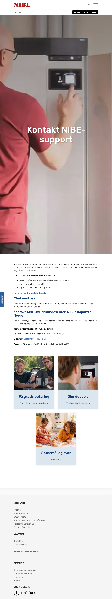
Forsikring (18, 577)
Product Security (22, 527)
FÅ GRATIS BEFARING (26, 551)
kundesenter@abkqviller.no (33, 339)
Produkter (18, 510)
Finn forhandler (21, 513)
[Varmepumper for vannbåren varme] (22, 5)
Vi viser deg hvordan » (78, 403)
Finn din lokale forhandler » (34, 403)
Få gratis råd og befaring (85, 12)
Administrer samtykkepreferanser (30, 520)
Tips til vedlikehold (23, 573)
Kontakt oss (19, 541)
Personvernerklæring (24, 524)
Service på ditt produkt (25, 570)
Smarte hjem (20, 517)
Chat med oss (20, 544)
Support (19, 12)
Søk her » (56, 459)
